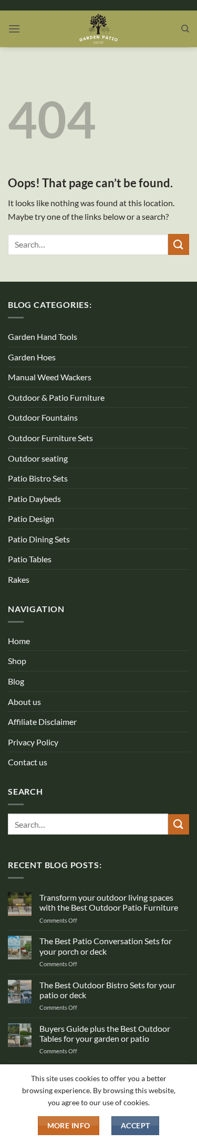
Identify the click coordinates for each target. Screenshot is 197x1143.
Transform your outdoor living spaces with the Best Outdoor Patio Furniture (108, 902)
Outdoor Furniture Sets (50, 438)
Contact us (27, 762)
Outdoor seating (38, 458)
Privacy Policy (33, 742)
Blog (16, 681)
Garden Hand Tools (42, 336)
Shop (17, 661)
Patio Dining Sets (39, 539)
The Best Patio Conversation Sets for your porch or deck (105, 946)
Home (19, 641)
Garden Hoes (32, 357)
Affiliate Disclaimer (42, 722)
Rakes (18, 579)
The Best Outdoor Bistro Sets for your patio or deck (107, 990)
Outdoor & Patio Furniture (56, 397)
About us (24, 702)
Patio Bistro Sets (38, 478)
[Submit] (178, 244)
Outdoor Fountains (43, 417)
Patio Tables (29, 559)
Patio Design (31, 519)
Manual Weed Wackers (49, 377)
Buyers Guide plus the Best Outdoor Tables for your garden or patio (104, 1033)
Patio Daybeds (34, 499)
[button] (14, 28)
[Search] (185, 29)
